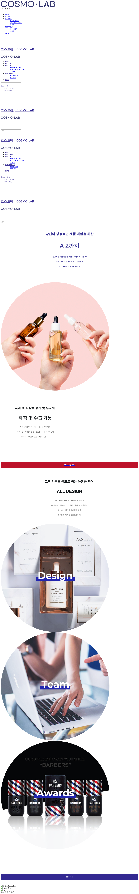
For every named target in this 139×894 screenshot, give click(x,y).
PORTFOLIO (9, 27)
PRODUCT (8, 19)
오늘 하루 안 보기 (7, 892)
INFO (7, 33)
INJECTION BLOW (16, 23)
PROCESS (8, 17)
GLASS (12, 25)
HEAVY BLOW (14, 21)
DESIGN (12, 31)
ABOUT (7, 15)
